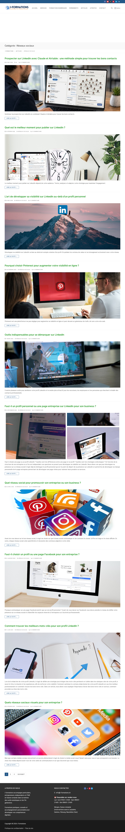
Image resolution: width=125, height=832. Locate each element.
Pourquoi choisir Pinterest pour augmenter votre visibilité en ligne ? (42, 265)
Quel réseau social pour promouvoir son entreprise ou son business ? (43, 482)
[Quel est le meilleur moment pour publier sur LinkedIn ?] (62, 157)
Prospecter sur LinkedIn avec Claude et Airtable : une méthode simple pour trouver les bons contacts (61, 58)
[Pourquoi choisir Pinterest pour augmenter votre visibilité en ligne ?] (62, 295)
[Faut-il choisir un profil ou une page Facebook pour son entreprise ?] (62, 584)
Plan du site (29, 828)
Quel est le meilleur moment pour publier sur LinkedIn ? (35, 127)
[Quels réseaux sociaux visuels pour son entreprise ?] (62, 732)
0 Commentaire (25, 62)
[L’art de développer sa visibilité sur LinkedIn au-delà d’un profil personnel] (62, 226)
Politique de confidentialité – (15, 828)
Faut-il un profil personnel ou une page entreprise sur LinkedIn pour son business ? (50, 406)
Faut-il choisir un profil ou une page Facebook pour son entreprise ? (42, 554)
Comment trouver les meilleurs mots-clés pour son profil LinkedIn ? (42, 625)
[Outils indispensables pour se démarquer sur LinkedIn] (62, 364)
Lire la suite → (11, 118)
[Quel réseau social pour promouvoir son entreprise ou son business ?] (62, 512)
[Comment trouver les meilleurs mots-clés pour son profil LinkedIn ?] (62, 656)
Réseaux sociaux (23, 131)
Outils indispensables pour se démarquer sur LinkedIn (34, 334)
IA (16, 62)
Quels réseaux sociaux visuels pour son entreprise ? (33, 702)
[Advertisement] (62, 27)
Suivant (21, 774)
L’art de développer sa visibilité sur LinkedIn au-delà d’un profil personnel (45, 196)
